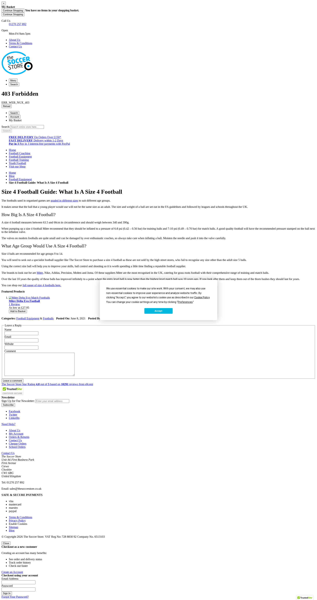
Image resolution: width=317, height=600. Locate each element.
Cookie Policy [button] (201, 297)
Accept (158, 311)
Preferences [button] (185, 302)
